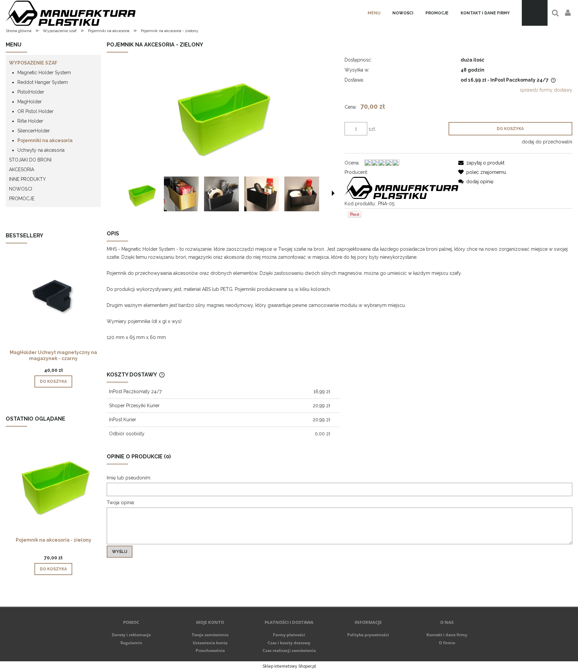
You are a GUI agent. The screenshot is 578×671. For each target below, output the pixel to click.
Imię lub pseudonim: (129, 477)
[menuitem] (374, 13)
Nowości (20, 189)
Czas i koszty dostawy (289, 643)
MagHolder (29, 101)
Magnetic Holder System (44, 72)
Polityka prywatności (368, 635)
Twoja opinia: (121, 502)
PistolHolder (30, 92)
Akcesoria (21, 169)
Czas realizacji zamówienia (289, 650)
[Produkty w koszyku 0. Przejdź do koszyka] (535, 13)
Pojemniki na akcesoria (45, 140)
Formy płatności (289, 635)
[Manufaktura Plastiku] (401, 187)
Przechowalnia (210, 650)
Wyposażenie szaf (33, 63)
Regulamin (131, 643)
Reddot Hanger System (42, 82)
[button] (333, 193)
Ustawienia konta (210, 643)
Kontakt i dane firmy (446, 635)
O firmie (447, 643)
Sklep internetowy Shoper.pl (289, 666)
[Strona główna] (70, 13)
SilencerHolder (33, 130)
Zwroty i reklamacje (131, 635)
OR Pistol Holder (35, 111)
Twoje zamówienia (210, 635)
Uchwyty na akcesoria (41, 150)
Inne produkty (27, 179)
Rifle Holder (30, 121)
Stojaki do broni (30, 159)
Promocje (21, 198)
